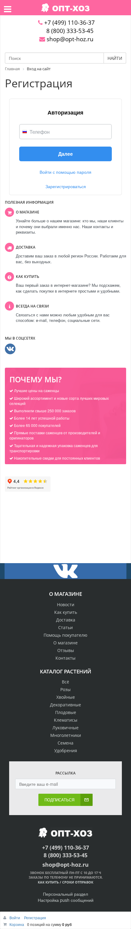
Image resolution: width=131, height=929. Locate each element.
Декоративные (65, 705)
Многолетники (65, 735)
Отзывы (65, 650)
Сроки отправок (77, 882)
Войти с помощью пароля (65, 172)
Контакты (65, 658)
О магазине (65, 643)
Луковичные (65, 727)
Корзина (16, 924)
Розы (65, 689)
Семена (65, 743)
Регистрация (35, 917)
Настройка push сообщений (66, 900)
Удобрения (65, 750)
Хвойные (65, 697)
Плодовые (65, 712)
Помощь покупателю (65, 635)
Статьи (65, 627)
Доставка (65, 620)
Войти (15, 917)
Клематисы (65, 720)
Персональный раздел (65, 894)
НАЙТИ (115, 58)
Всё (65, 682)
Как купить (65, 612)
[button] (65, 154)
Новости (65, 604)
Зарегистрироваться (65, 186)
